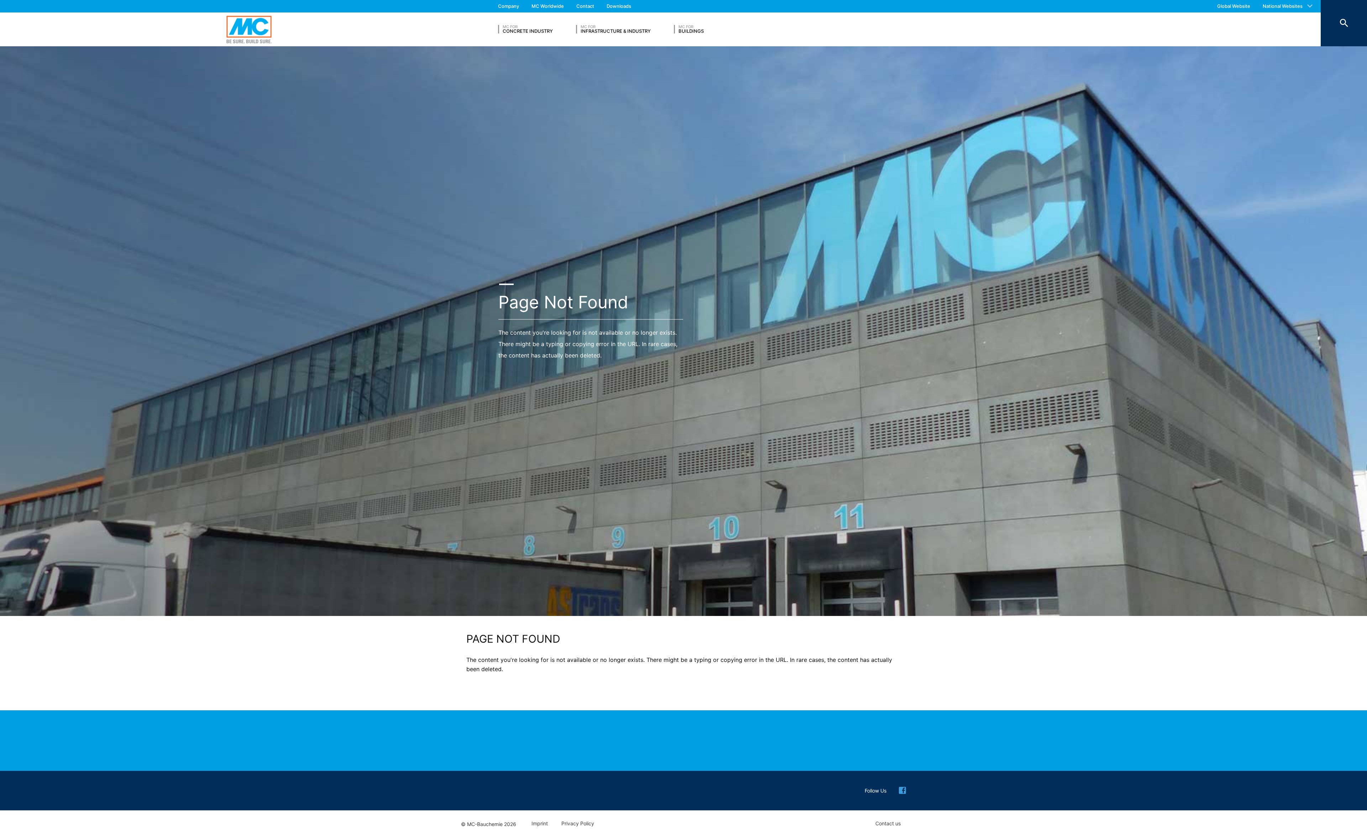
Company (508, 6)
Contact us (888, 823)
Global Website (1233, 6)
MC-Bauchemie (249, 29)
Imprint (539, 823)
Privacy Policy (577, 823)
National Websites (1283, 6)
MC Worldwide (547, 6)
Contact (585, 6)
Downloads (619, 6)
